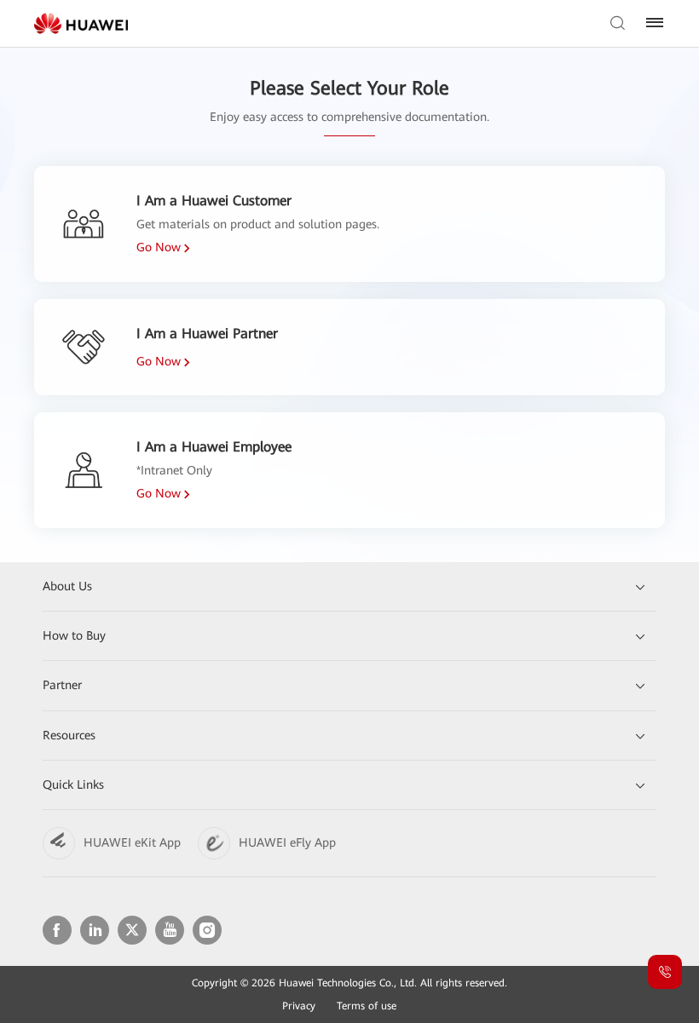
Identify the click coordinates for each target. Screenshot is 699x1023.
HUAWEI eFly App (287, 842)
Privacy (298, 1006)
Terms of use (366, 1006)
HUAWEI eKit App (132, 842)
